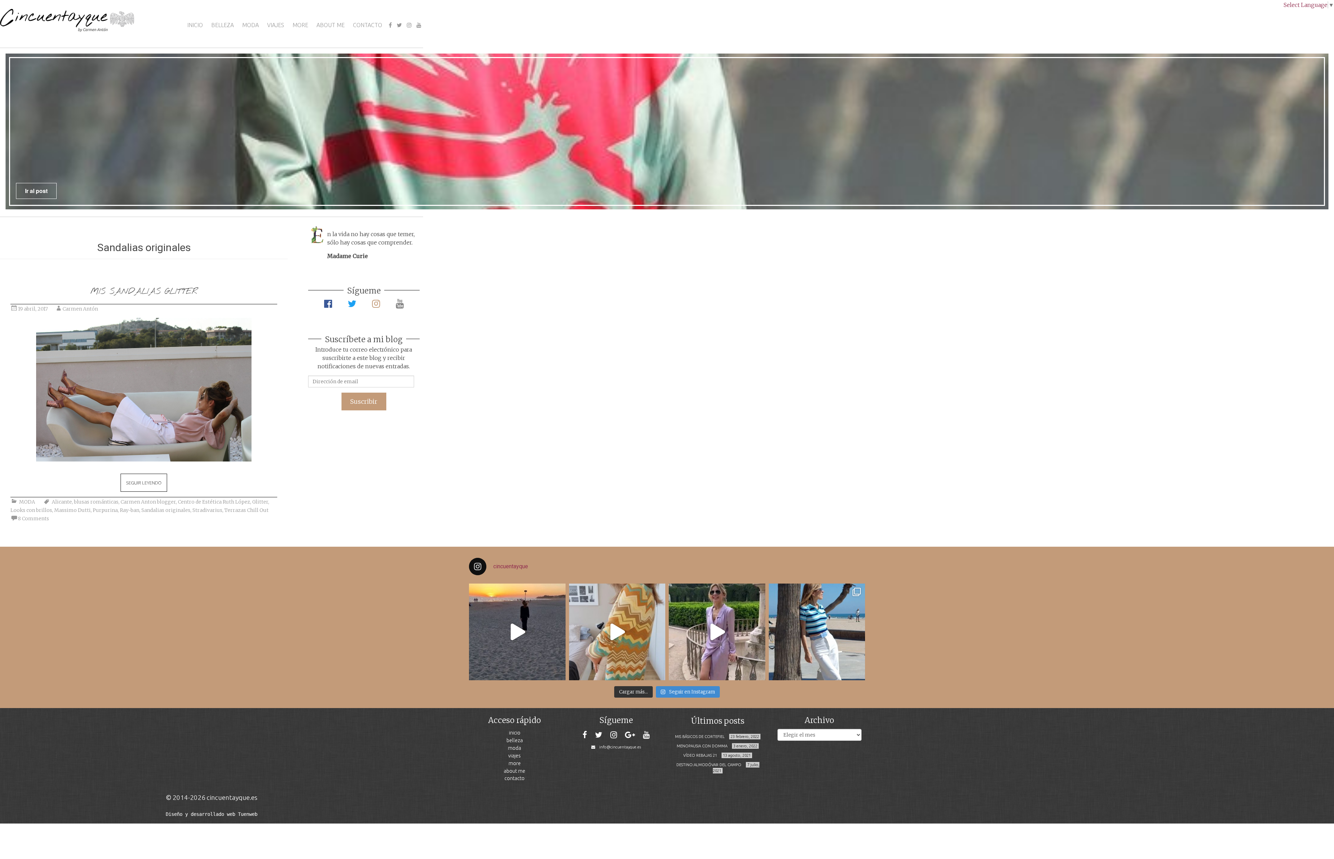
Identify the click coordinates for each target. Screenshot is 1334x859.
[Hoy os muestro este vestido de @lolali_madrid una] (717, 632)
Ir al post (824, 191)
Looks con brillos (31, 510)
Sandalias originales (165, 510)
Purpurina (105, 510)
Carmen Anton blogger (148, 502)
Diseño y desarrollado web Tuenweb (211, 814)
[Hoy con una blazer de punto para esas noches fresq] (617, 632)
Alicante (62, 502)
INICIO (195, 25)
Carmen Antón (80, 309)
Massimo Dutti (72, 510)
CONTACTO (367, 25)
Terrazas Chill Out (246, 510)
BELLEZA (222, 25)
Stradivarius (207, 510)
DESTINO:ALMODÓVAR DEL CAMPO (708, 765)
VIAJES (275, 25)
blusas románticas (96, 502)
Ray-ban (129, 510)
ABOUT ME (330, 25)
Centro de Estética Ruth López (214, 502)
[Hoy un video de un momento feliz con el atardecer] (517, 632)
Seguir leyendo (144, 483)
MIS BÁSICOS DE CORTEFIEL (700, 736)
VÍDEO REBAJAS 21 (700, 755)
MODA (250, 25)
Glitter (260, 502)
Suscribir (363, 402)
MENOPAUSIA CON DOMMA (702, 746)
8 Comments (33, 518)
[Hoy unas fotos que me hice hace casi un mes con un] (817, 632)
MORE (300, 25)
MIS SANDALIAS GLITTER (143, 291)
